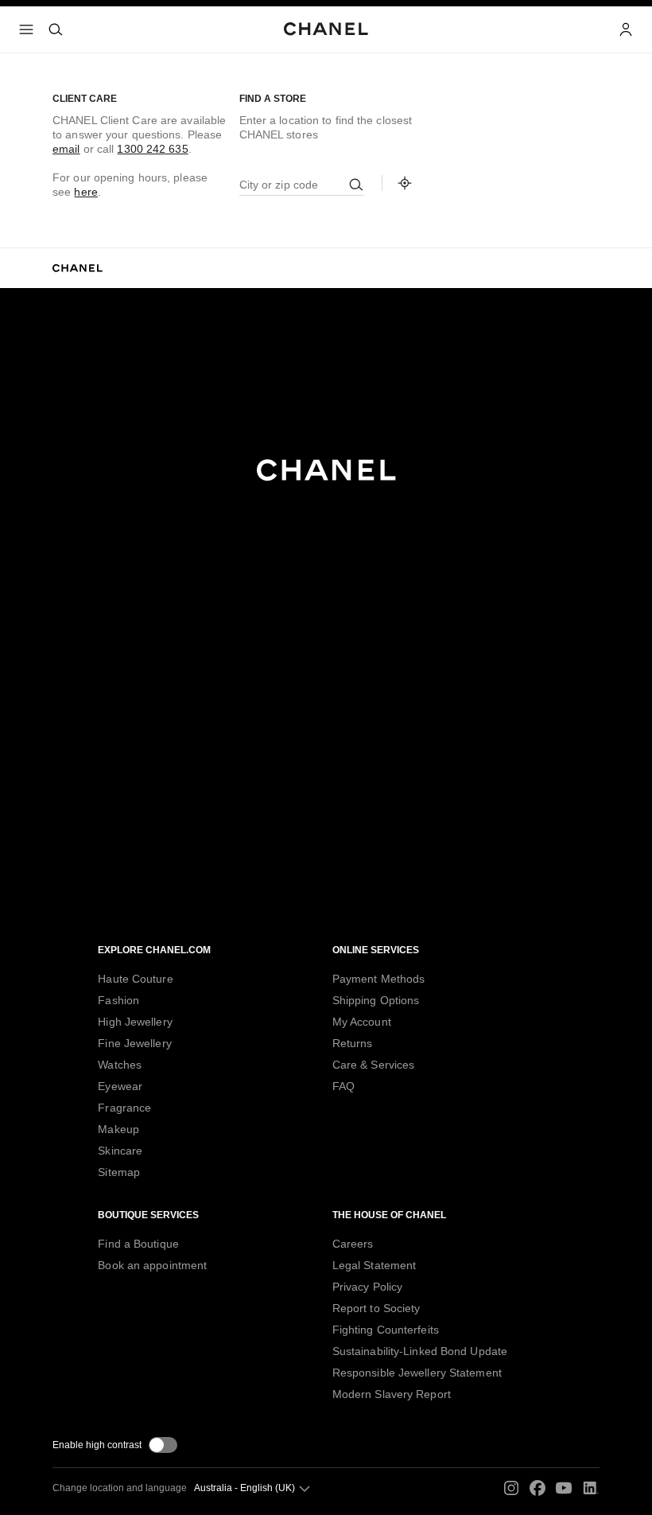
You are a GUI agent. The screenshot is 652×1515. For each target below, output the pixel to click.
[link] (405, 183)
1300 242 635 (152, 148)
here (85, 191)
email (66, 148)
